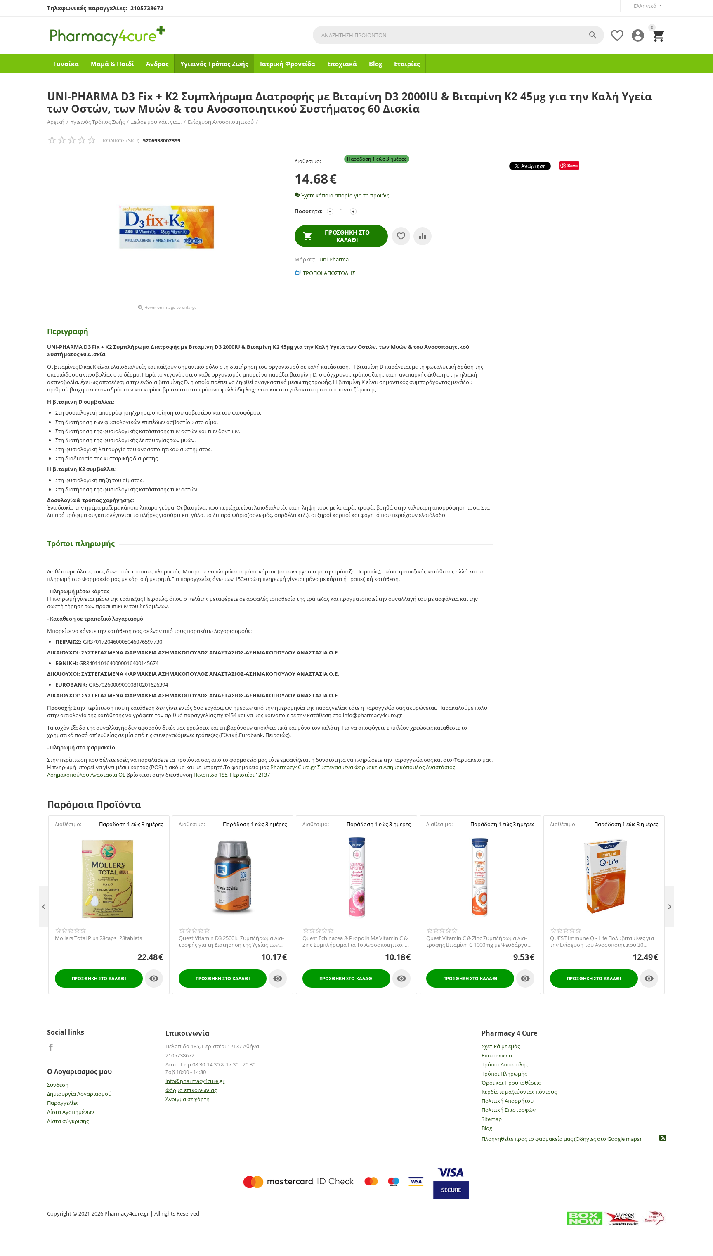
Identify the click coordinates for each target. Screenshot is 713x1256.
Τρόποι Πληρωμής (504, 1073)
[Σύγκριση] (422, 236)
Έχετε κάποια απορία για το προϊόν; (344, 195)
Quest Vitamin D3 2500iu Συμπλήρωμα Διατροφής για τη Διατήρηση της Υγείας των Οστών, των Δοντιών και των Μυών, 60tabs (231, 941)
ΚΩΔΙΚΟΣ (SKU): (122, 140)
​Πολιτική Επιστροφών (509, 1110)
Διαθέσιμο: (308, 161)
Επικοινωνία (497, 1055)
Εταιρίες (407, 63)
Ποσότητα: (309, 211)
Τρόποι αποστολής (329, 273)
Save (572, 165)
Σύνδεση (57, 1084)
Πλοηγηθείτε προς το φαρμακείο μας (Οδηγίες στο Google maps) (561, 1138)
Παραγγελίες (62, 1103)
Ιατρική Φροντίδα (287, 63)
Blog (375, 63)
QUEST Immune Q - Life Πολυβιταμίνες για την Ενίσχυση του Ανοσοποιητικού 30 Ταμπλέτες (602, 941)
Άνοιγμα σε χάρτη (187, 1099)
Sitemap (492, 1119)
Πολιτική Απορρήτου (508, 1100)
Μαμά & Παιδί (112, 63)
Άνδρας (157, 63)
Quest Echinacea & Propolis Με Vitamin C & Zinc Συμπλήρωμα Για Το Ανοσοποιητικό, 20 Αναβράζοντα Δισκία (356, 941)
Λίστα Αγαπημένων (70, 1112)
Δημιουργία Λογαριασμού (79, 1093)
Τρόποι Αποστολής (505, 1064)
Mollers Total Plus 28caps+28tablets (98, 938)
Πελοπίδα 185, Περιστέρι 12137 (232, 774)
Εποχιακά (342, 63)
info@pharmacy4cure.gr (194, 1081)
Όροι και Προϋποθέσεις (511, 1082)
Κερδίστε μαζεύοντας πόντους (519, 1091)
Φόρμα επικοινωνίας (191, 1090)
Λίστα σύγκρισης (68, 1121)
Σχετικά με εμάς (501, 1046)
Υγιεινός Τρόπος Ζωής (214, 63)
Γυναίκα (66, 63)
